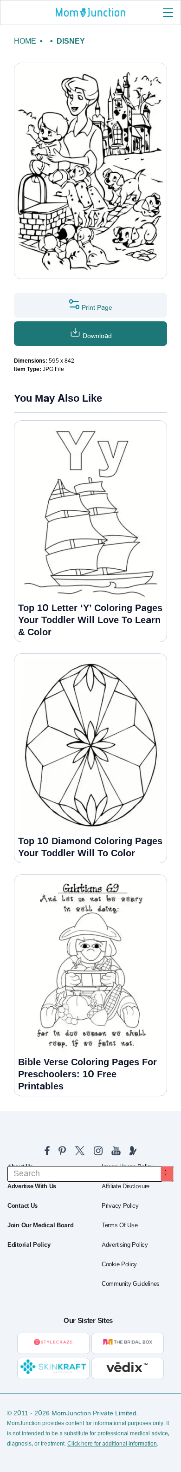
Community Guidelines (131, 1284)
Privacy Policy (120, 1206)
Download (96, 335)
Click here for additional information (112, 1443)
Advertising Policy (125, 1245)
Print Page (96, 307)
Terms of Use (119, 1225)
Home (25, 41)
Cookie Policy (119, 1264)
